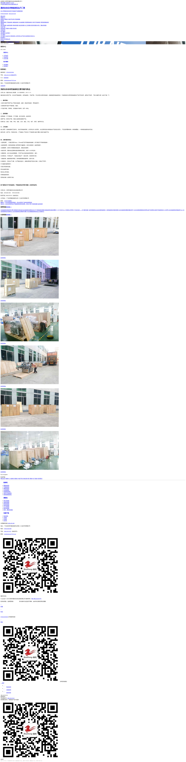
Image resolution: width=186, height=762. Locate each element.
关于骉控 (3, 34)
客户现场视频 (16, 19)
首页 (7, 42)
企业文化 (8, 36)
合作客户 (8, 33)
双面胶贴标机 (28, 22)
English (12, 2)
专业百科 (17, 42)
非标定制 (3, 30)
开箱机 (7, 28)
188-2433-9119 (12, 13)
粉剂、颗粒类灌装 (41, 25)
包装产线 (10, 19)
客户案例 (3, 31)
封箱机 (11, 28)
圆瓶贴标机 (3, 22)
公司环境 (17, 36)
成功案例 (3, 33)
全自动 (6, 200)
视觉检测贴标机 (45, 22)
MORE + (9, 207)
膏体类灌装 (16, 25)
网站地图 (3, 2)
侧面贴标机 (16, 22)
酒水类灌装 (3, 25)
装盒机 (15, 28)
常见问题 (5, 58)
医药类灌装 (34, 25)
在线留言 (8, 2)
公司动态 (5, 55)
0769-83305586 (4, 13)
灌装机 (6, 19)
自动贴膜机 (22, 22)
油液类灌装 (9, 25)
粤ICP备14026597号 (36, 598)
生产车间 (22, 36)
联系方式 (3, 39)
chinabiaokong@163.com (10, 80)
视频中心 (3, 17)
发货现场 (27, 36)
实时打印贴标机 (36, 22)
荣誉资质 (12, 36)
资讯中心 (32, 36)
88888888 (6, 77)
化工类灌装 (28, 25)
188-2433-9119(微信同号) (10, 75)
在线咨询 (3, 85)
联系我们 (3, 37)
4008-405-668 (11, 523)
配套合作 (8, 39)
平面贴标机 (9, 22)
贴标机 (2, 19)
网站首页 (3, 16)
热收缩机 (3, 28)
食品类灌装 (22, 25)
